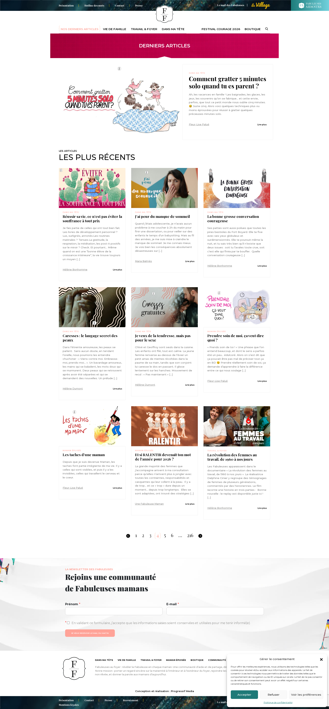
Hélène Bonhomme (75, 269)
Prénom (72, 604)
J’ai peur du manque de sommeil (162, 216)
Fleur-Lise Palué (199, 124)
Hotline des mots (94, 5)
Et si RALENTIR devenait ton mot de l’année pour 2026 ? (163, 456)
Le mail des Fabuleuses (230, 5)
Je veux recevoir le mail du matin (90, 633)
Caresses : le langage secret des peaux (90, 337)
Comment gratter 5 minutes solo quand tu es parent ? (227, 82)
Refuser (273, 694)
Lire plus (262, 124)
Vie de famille (114, 29)
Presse (139, 5)
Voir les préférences (306, 694)
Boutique (253, 29)
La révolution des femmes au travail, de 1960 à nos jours (232, 457)
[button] (321, 659)
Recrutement (130, 700)
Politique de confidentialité (278, 702)
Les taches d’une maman (84, 454)
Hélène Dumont (73, 388)
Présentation (66, 5)
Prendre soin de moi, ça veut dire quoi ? (235, 337)
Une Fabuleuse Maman (149, 503)
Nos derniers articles (79, 29)
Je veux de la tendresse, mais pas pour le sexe (163, 337)
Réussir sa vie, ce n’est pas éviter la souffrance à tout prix (92, 218)
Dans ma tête (173, 29)
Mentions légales (69, 704)
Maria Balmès (143, 261)
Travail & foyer (144, 29)
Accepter (244, 694)
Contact (119, 5)
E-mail (172, 604)
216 (190, 535)
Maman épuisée (216, 331)
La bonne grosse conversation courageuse (233, 218)
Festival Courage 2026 (221, 29)
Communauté (217, 660)
